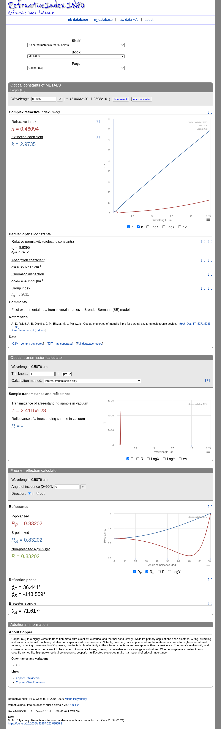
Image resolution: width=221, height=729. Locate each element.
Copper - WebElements (30, 682)
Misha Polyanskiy (76, 698)
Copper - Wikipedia (27, 678)
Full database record (89, 343)
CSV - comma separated (27, 343)
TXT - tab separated (60, 343)
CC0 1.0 (73, 705)
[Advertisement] (180, 53)
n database (103, 19)
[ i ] (210, 112)
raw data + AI (129, 19)
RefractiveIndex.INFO (46, 5)
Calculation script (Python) (28, 330)
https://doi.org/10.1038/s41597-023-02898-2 (35, 723)
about (149, 19)
